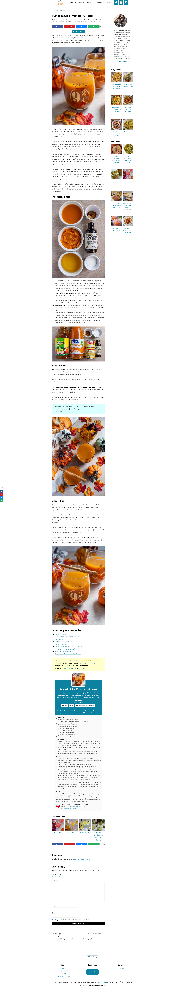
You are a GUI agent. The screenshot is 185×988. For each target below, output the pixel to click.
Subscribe (100, 3)
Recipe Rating (56, 874)
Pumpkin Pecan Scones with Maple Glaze (68, 646)
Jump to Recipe (79, 31)
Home (53, 10)
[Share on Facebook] (1, 491)
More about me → (122, 61)
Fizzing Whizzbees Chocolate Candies (67, 637)
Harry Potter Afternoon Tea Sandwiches (68, 654)
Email (54, 913)
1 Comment (97, 21)
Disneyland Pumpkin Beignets (64, 651)
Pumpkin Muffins (60, 644)
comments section (89, 663)
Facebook (65, 668)
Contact (90, 3)
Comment (56, 880)
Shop (109, 3)
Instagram (72, 668)
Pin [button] (72, 705)
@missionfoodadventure (74, 806)
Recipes (73, 3)
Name (54, 906)
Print (65, 705)
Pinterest (83, 668)
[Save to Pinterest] (1, 494)
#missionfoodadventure (68, 808)
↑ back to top (92, 957)
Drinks (64, 10)
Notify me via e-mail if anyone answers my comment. (71, 920)
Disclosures (63, 974)
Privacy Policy (63, 971)
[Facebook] (116, 2)
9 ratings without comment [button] (82, 859)
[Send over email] (94, 26)
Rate (92, 705)
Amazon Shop (102, 982)
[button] (75, 700)
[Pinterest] (126, 2)
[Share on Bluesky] (81, 26)
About (81, 3)
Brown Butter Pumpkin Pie (63, 641)
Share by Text (82, 705)
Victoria (96, 713)
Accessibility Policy (63, 976)
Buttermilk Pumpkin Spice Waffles (66, 649)
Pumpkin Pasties (60, 634)
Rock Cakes (59, 639)
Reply (100, 943)
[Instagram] (121, 2)
